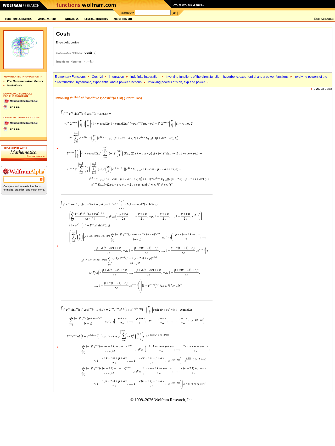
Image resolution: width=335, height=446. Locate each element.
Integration (116, 77)
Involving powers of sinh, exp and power (176, 82)
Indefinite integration (144, 77)
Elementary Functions (70, 77)
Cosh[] (97, 77)
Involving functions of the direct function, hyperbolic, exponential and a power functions (227, 77)
